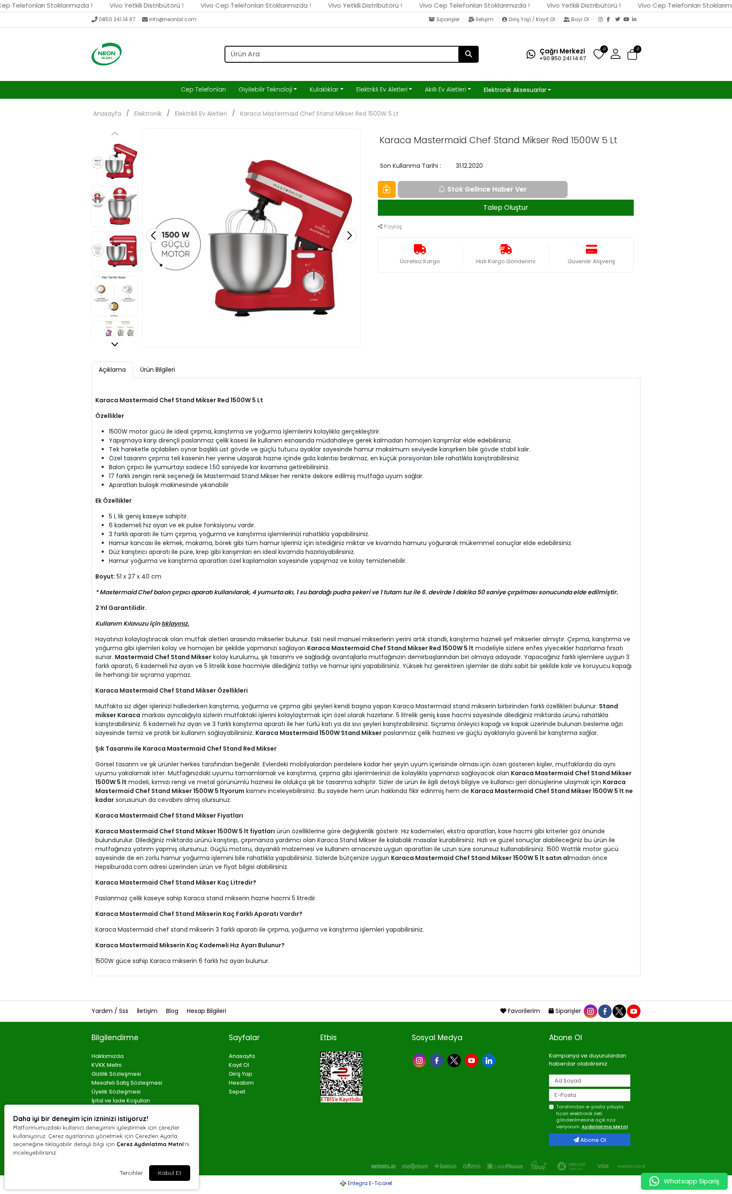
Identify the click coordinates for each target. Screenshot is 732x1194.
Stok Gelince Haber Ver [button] (487, 189)
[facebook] (604, 1011)
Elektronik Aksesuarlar (515, 90)
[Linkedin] (490, 1059)
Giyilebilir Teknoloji (265, 89)
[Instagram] (602, 20)
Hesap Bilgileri (206, 1011)
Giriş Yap (240, 1074)
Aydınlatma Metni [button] (605, 1126)
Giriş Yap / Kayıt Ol (531, 19)
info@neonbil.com (173, 19)
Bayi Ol (580, 19)
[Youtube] (472, 1059)
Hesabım (241, 1083)
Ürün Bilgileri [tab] (157, 369)
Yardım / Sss (111, 1011)
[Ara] (468, 54)
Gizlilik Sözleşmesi (116, 1074)
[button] (632, 54)
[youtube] (633, 1011)
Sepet (237, 1092)
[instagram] (590, 1011)
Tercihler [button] (131, 1173)
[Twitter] (619, 20)
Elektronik (148, 114)
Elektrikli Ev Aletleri (382, 89)
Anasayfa (107, 114)
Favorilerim (524, 1011)
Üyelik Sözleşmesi (116, 1092)
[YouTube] (628, 20)
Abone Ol (592, 1140)
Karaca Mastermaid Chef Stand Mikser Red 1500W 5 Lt (319, 114)
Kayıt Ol (239, 1065)
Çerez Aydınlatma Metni (149, 1144)
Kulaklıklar (324, 89)
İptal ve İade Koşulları (121, 1101)
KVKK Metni (107, 1065)
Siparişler (448, 19)
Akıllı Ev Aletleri (445, 89)
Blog (173, 1011)
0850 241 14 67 (117, 19)
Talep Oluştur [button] (505, 207)
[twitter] (619, 1011)
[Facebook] (611, 20)
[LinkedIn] (636, 20)
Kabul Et (169, 1173)
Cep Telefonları (203, 89)
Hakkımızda (108, 1056)
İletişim (484, 19)
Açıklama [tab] (112, 369)
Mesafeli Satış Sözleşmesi (127, 1083)
